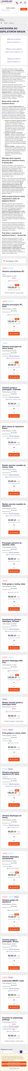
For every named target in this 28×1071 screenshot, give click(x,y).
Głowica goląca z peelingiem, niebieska (11, 388)
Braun (10, 740)
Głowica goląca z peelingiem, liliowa (10, 940)
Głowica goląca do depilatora (10, 901)
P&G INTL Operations (14, 356)
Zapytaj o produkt (19, 292)
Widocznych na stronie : (7, 1049)
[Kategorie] (25, 2)
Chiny (13, 1029)
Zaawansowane (14, 13)
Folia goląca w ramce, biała (14, 733)
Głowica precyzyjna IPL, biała (12, 305)
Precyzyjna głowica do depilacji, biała (12, 544)
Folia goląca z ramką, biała (13, 584)
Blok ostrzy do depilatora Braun (13, 427)
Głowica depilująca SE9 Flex (12, 661)
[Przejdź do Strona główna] (1, 23)
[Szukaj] (23, 9)
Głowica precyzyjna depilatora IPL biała (10, 773)
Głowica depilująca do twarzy (12, 816)
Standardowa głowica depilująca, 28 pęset (11, 620)
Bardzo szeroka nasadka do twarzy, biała (14, 466)
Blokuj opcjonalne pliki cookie (14, 1065)
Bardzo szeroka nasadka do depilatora (14, 505)
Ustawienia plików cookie (14, 1068)
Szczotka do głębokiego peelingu (12, 1018)
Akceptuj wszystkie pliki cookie (14, 1062)
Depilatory (11, 23)
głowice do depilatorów (7, 112)
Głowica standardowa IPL (13, 271)
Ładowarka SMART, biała (13, 981)
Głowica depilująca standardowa (10, 857)
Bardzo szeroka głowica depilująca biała (12, 703)
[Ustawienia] (21, 2)
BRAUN (6, 23)
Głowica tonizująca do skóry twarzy (12, 347)
